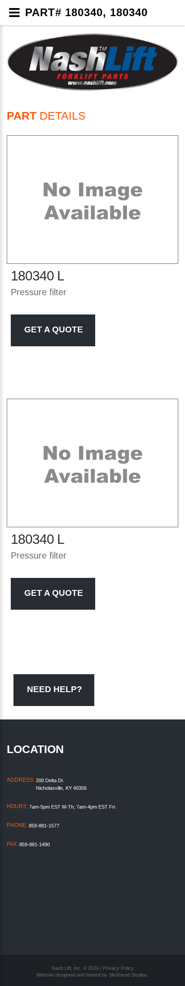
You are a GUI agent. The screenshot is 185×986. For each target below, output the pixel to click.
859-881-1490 (34, 844)
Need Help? (54, 689)
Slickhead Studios (128, 974)
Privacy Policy (118, 968)
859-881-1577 (44, 825)
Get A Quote (53, 329)
